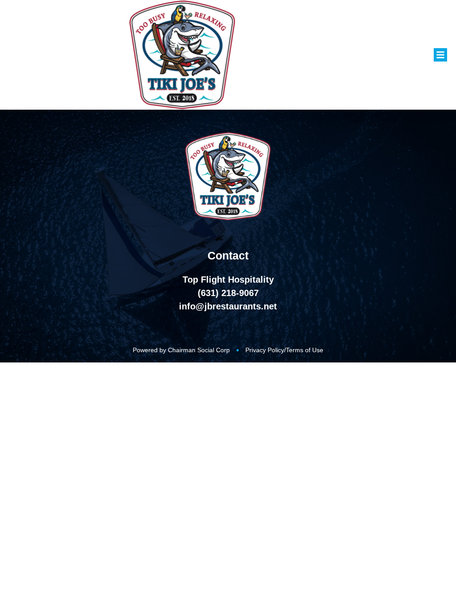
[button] (440, 55)
